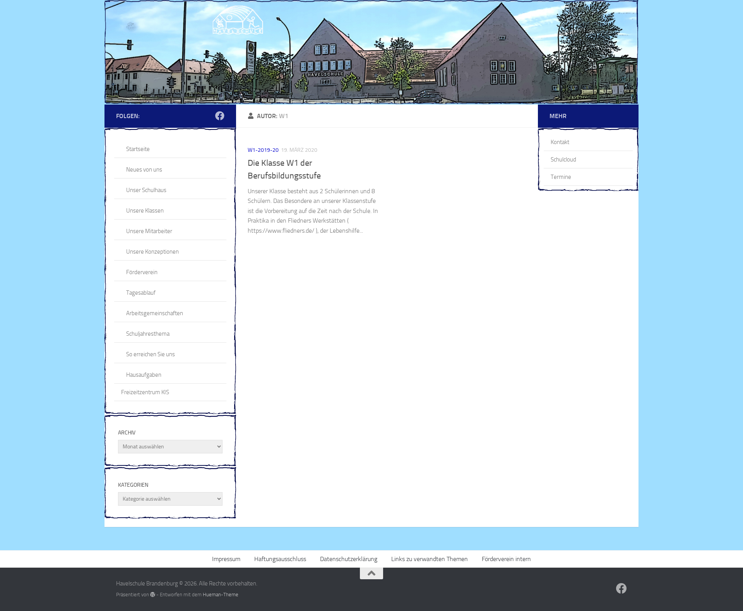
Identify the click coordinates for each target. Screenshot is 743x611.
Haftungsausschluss (280, 559)
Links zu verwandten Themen (429, 559)
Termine (561, 176)
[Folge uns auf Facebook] (219, 115)
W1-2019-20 (263, 150)
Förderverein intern (506, 559)
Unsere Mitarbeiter (149, 231)
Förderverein (142, 272)
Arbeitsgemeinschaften (154, 313)
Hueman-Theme (220, 594)
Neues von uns (144, 169)
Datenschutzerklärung (348, 559)
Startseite (138, 149)
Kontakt (560, 142)
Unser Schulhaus (146, 190)
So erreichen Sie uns (150, 354)
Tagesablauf (141, 292)
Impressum (226, 559)
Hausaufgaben (143, 374)
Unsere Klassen (145, 210)
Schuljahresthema (147, 333)
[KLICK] (371, 52)
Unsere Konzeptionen (152, 251)
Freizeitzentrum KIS (145, 392)
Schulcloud (563, 159)
